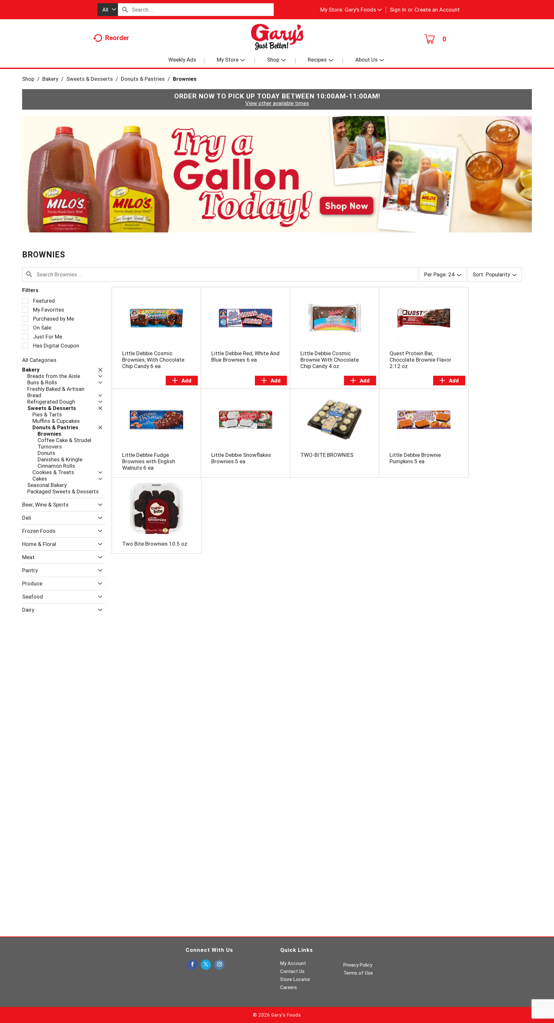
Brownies (185, 79)
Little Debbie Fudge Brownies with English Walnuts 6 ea (148, 461)
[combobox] (107, 9)
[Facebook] (192, 965)
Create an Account (437, 9)
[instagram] (219, 965)
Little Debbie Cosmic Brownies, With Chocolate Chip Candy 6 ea (153, 359)
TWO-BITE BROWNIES (326, 455)
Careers (288, 987)
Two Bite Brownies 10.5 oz (154, 544)
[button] (363, 9)
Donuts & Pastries (143, 79)
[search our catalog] (125, 9)
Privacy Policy (357, 965)
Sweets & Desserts (89, 79)
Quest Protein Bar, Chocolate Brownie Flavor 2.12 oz (420, 359)
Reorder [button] (117, 38)
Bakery (50, 79)
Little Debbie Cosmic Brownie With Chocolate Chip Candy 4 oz (329, 359)
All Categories (39, 360)
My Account (293, 963)
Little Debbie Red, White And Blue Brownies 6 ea (245, 356)
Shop (28, 79)
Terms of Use (358, 973)
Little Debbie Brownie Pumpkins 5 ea (415, 458)
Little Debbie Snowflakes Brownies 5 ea (241, 458)
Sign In (398, 9)
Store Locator (295, 979)
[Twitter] (206, 965)
